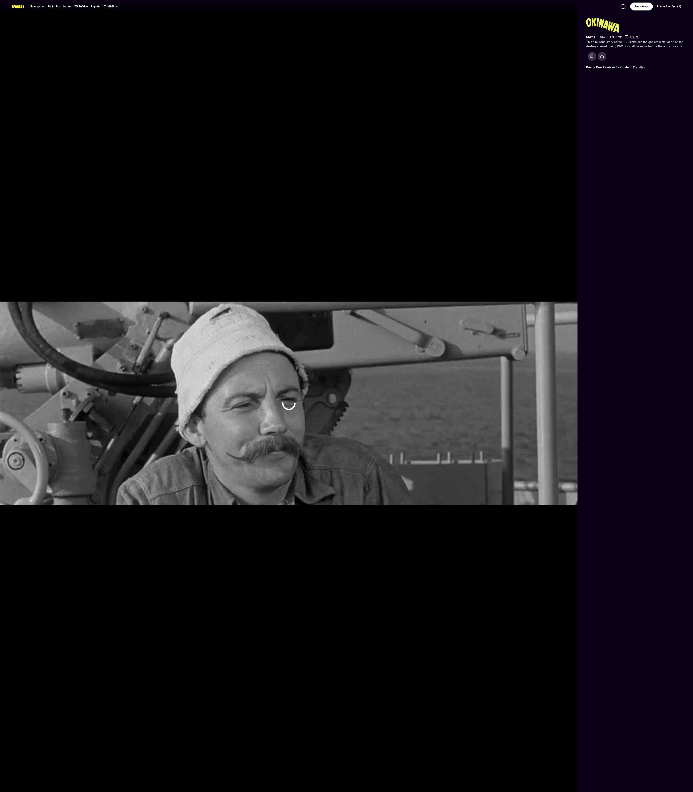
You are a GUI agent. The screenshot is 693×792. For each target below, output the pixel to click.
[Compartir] (602, 56)
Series (67, 6)
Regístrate (641, 6)
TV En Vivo (81, 6)
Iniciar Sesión (666, 6)
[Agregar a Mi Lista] (592, 56)
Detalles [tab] (639, 67)
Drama (590, 37)
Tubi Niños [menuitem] (111, 6)
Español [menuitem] (96, 6)
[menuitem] (37, 6)
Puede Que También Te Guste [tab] (607, 67)
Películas (54, 6)
